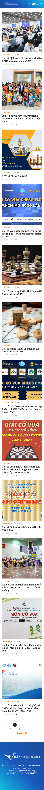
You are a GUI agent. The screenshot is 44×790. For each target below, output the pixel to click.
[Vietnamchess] (11, 4)
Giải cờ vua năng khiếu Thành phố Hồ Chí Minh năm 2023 (22, 292)
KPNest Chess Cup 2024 (14, 176)
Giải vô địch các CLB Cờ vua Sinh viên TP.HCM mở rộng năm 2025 (22, 59)
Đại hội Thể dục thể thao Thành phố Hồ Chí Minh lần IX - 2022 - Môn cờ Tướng (21, 587)
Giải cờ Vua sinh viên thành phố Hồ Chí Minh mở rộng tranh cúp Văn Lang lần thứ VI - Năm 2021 (21, 708)
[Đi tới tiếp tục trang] (29, 729)
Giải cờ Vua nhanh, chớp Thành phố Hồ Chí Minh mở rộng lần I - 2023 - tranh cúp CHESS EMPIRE (21, 469)
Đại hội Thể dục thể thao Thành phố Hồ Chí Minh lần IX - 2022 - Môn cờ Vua (21, 648)
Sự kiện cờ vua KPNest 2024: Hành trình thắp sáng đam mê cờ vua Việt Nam (21, 118)
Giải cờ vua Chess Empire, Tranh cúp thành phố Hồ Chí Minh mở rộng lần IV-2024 (22, 234)
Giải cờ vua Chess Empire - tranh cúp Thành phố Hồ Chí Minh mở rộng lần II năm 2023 (22, 409)
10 (24, 729)
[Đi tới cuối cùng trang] (34, 729)
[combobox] (41, 3)
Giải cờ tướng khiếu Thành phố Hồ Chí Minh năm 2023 (20, 350)
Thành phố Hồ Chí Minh (11, 55)
